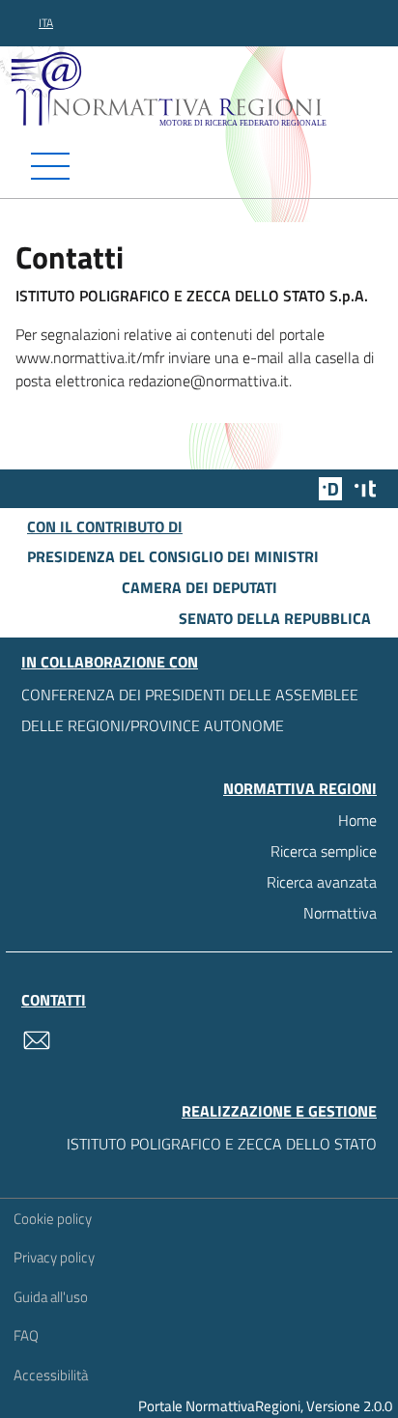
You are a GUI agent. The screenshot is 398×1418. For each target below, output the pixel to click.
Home (357, 820)
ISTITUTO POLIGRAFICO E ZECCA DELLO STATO (222, 1143)
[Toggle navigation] (199, 166)
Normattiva (340, 912)
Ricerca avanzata (322, 881)
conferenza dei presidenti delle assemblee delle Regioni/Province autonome (189, 710)
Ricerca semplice (323, 851)
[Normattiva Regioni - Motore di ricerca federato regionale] (204, 87)
